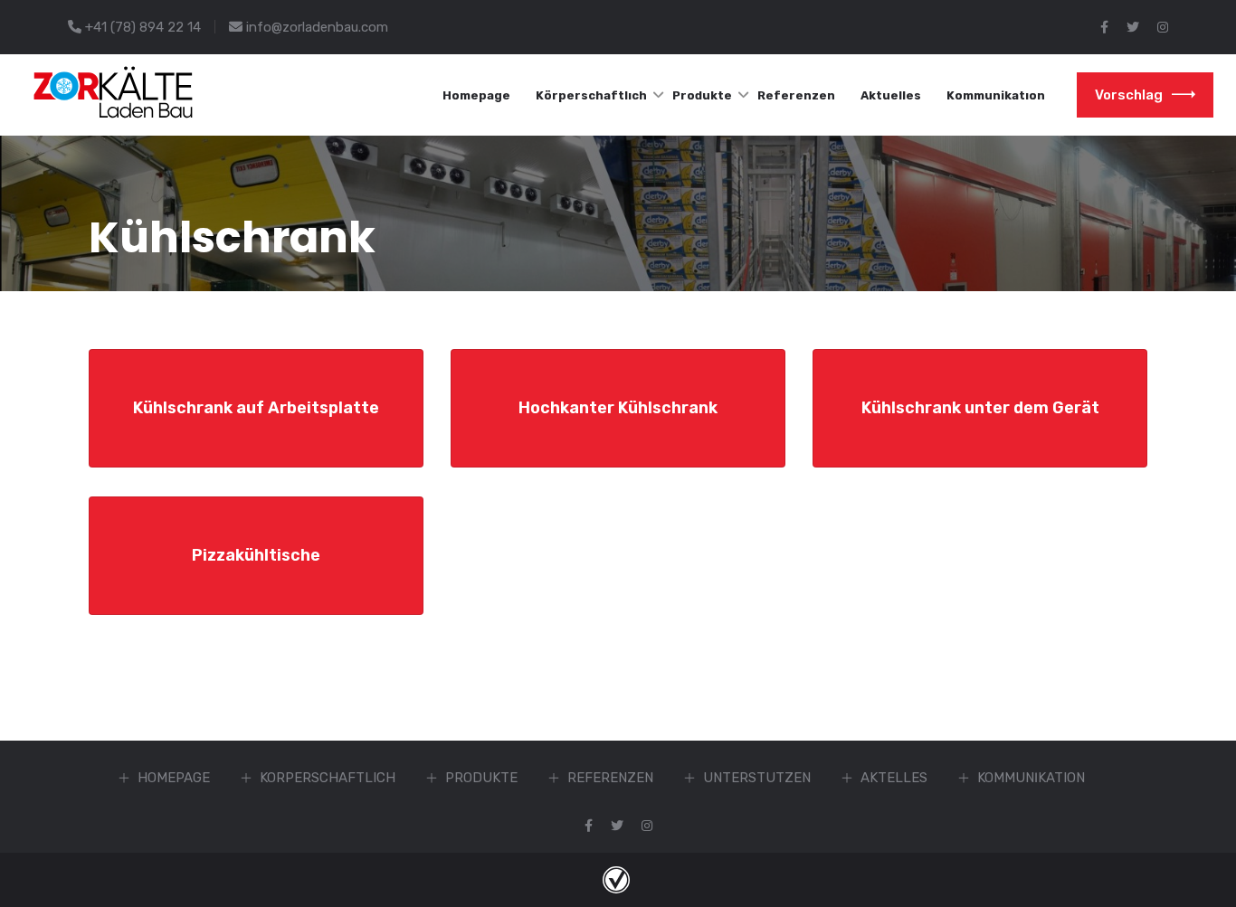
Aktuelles (890, 95)
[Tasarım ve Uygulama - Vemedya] (618, 879)
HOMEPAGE (174, 778)
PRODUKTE (481, 778)
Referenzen (796, 95)
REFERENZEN (610, 778)
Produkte (702, 95)
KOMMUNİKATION (1031, 778)
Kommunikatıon (995, 95)
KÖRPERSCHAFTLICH (327, 778)
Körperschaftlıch (591, 95)
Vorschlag (1129, 95)
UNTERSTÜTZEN (757, 778)
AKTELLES (893, 778)
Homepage (476, 95)
